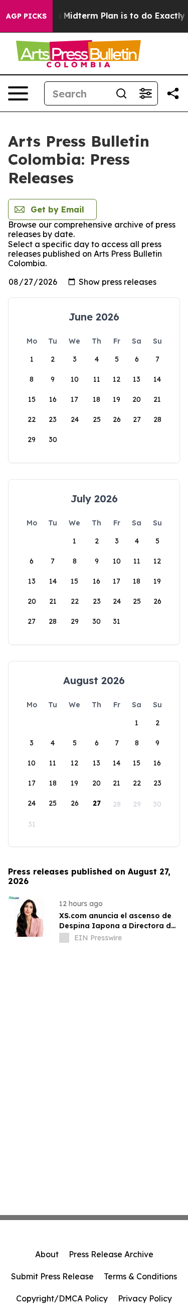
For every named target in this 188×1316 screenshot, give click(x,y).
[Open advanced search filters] (145, 93)
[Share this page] (173, 93)
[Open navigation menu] (18, 93)
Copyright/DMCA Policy (62, 1298)
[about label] (64, 938)
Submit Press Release (52, 1276)
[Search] (121, 93)
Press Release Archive (111, 1254)
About (47, 1254)
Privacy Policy (145, 1298)
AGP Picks (26, 16)
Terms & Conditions (140, 1276)
